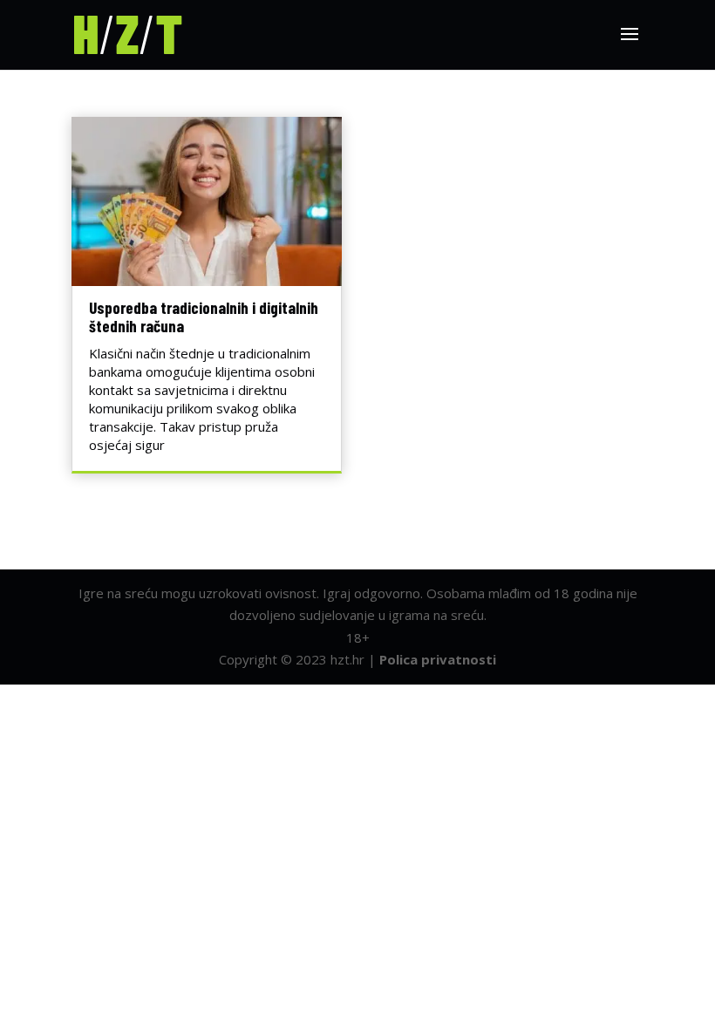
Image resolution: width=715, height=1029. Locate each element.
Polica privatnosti (437, 659)
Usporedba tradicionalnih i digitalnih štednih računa (203, 316)
